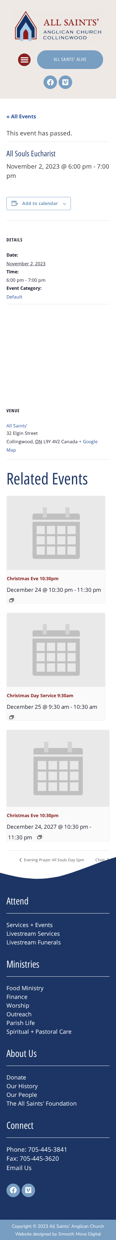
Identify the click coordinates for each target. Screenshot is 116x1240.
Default (14, 297)
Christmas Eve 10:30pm (33, 578)
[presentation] (56, 533)
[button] (24, 60)
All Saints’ (16, 426)
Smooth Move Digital (79, 1234)
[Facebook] (50, 82)
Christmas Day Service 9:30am (40, 695)
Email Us (19, 1168)
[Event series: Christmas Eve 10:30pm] (11, 600)
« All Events (21, 116)
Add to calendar (40, 203)
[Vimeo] (65, 82)
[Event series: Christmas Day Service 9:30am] (11, 717)
